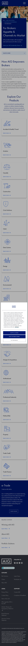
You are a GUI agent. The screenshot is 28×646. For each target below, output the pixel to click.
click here (17, 327)
